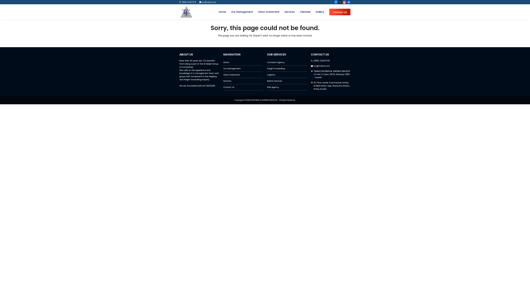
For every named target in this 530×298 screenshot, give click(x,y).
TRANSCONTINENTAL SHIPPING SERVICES (261, 100)
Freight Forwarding (276, 68)
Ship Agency (273, 87)
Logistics (271, 74)
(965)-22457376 (322, 60)
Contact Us (228, 87)
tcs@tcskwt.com (322, 66)
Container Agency (276, 62)
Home (226, 62)
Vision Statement (231, 74)
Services (227, 81)
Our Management (232, 68)
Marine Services (274, 81)
